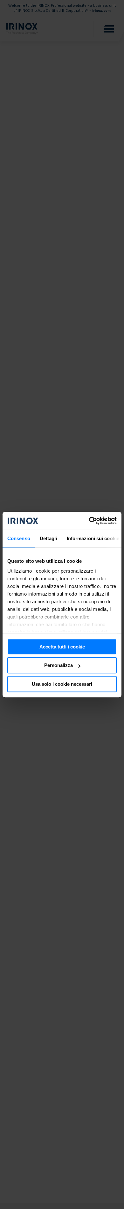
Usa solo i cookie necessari (62, 684)
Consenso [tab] (18, 538)
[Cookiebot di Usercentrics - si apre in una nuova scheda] (89, 521)
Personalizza (58, 665)
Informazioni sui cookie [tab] (93, 538)
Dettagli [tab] (48, 538)
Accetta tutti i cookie (62, 646)
